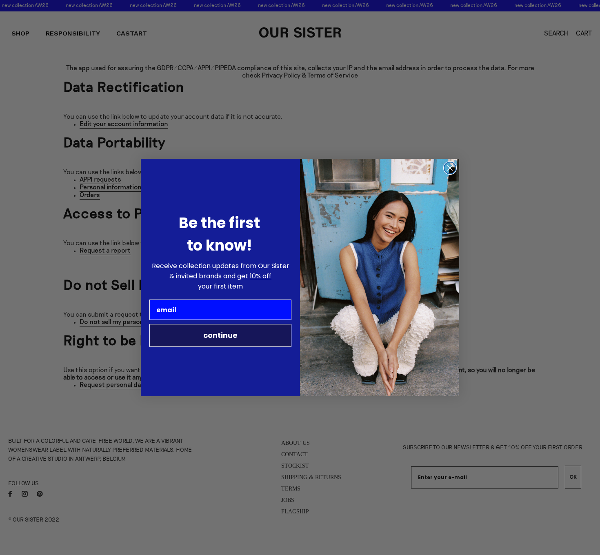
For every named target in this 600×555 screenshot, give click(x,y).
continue (220, 335)
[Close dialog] (450, 168)
